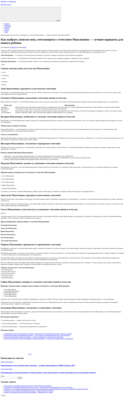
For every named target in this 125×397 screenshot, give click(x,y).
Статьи (6, 30)
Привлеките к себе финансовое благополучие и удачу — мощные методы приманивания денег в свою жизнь (38, 387)
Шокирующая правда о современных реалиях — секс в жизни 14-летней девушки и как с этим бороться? (37, 335)
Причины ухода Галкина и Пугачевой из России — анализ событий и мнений (28, 390)
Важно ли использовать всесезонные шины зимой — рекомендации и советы (28, 392)
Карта (6, 32)
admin (24, 47)
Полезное (7, 27)
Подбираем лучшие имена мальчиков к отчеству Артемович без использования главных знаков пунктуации (38, 334)
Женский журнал (6, 4)
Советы (6, 28)
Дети (29, 354)
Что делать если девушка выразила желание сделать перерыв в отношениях (28, 385)
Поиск (3, 376)
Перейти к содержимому (8, 1)
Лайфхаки (7, 25)
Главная (6, 23)
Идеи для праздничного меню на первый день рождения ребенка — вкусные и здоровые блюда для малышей (38, 338)
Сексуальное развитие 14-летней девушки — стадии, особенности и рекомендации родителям (33, 337)
